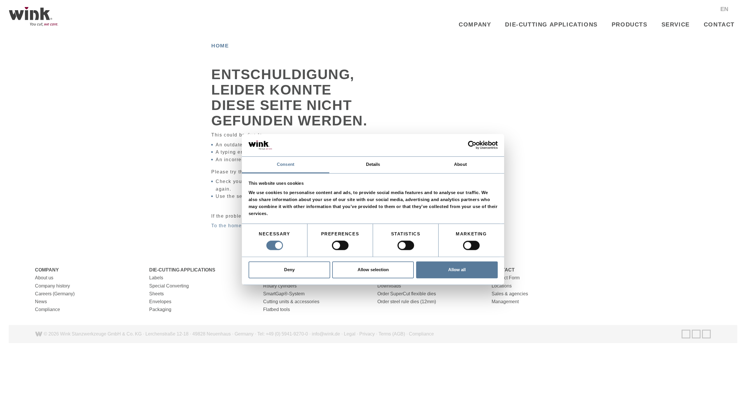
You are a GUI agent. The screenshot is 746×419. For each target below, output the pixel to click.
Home (220, 46)
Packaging (160, 309)
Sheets (156, 293)
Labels (156, 277)
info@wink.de (326, 333)
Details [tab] (373, 164)
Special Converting (169, 285)
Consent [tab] (285, 164)
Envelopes (160, 301)
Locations (502, 285)
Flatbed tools (276, 309)
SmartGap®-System (284, 293)
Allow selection (373, 269)
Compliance (47, 309)
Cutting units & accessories (291, 301)
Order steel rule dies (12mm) (406, 301)
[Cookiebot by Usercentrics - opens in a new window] (472, 145)
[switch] (340, 245)
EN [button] (725, 9)
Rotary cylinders (280, 285)
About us (44, 277)
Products (630, 24)
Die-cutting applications (551, 24)
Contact (719, 24)
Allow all (457, 269)
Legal (350, 333)
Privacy (367, 333)
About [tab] (460, 164)
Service (675, 24)
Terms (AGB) (392, 333)
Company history (52, 285)
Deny (289, 269)
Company (475, 24)
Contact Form (506, 277)
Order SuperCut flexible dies (406, 293)
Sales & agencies (510, 293)
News (41, 301)
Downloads (389, 285)
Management (505, 301)
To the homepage (232, 225)
